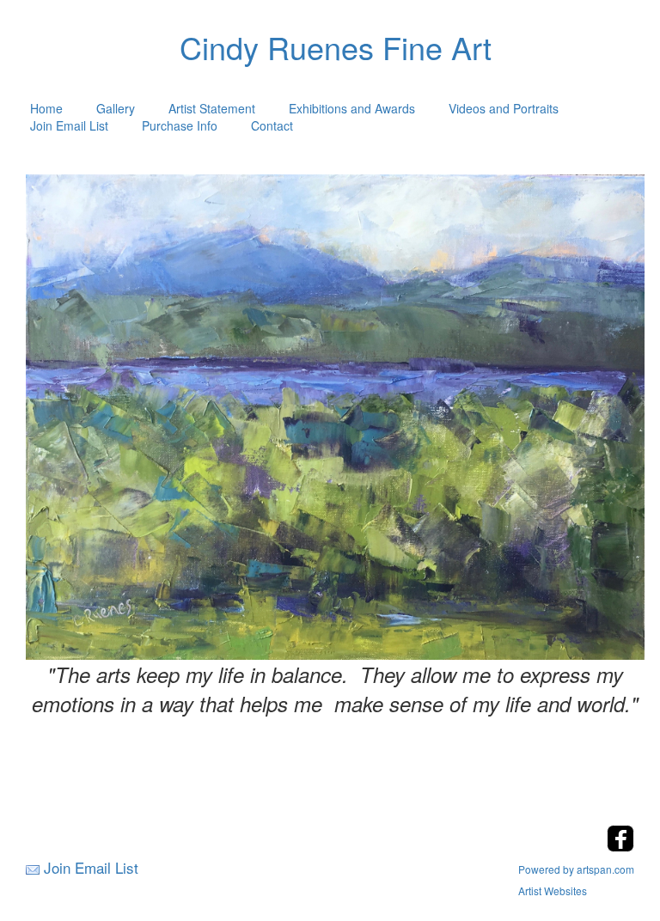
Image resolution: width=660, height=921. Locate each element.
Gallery (115, 108)
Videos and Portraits (504, 108)
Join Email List (69, 125)
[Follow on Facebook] (620, 846)
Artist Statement (211, 108)
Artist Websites (552, 890)
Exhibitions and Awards (352, 108)
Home (46, 108)
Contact (272, 125)
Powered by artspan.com (576, 869)
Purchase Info (179, 125)
